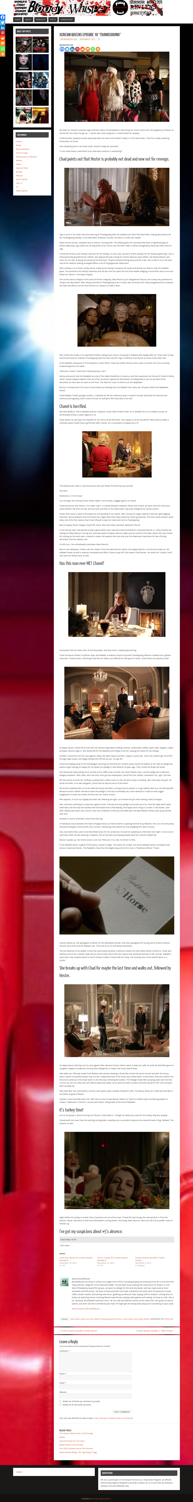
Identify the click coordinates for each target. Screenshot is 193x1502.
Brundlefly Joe (70, 39)
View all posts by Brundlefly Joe (87, 1308)
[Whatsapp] (92, 49)
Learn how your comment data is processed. (113, 1418)
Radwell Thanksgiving (102, 1319)
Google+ (19, 1472)
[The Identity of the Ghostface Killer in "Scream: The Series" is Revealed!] (40, 98)
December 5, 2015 (87, 39)
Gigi (83, 1319)
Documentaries (22, 149)
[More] (98, 49)
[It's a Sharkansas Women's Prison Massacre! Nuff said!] (24, 115)
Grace (87, 1319)
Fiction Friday (22, 153)
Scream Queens (128, 1319)
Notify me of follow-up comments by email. (81, 1401)
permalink (168, 1319)
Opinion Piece (22, 168)
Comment (64, 1351)
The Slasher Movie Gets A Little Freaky (76, 1433)
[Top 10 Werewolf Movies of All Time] (24, 80)
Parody (19, 172)
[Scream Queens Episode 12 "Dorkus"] (40, 115)
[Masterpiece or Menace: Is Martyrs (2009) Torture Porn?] (40, 45)
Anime (19, 141)
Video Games (21, 190)
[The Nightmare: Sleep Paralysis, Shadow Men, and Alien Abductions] (40, 62)
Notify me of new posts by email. (77, 1404)
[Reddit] (82, 49)
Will (136, 1319)
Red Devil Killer (115, 1319)
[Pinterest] (77, 49)
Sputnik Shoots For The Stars (72, 1441)
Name (62, 1373)
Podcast (19, 175)
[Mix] (87, 49)
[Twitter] (67, 49)
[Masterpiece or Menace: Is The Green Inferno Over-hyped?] (24, 45)
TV (99, 39)
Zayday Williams (144, 1319)
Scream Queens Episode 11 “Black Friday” (155, 1330)
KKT (91, 1319)
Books (18, 145)
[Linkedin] (72, 49)
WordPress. (106, 1499)
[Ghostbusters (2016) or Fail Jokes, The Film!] (40, 80)
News (18, 164)
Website (63, 1392)
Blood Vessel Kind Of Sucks (71, 1445)
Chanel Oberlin (75, 1319)
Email (62, 1383)
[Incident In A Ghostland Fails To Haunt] (24, 62)
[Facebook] (62, 49)
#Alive (62, 1437)
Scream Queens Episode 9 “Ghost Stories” (78, 1330)
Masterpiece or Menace (26, 156)
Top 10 (19, 183)
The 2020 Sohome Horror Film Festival (76, 1448)
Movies (19, 160)
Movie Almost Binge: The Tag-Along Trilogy (78, 1452)
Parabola (96, 1499)
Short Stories (21, 179)
